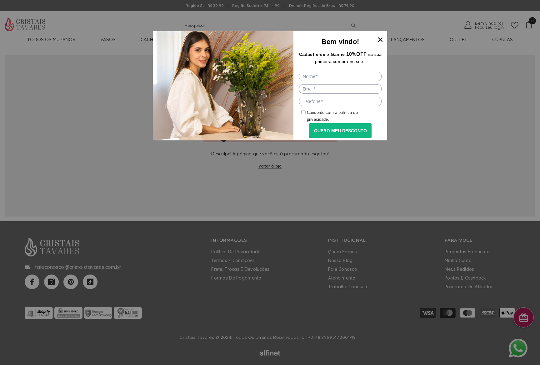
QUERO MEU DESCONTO (340, 130)
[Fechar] (380, 38)
